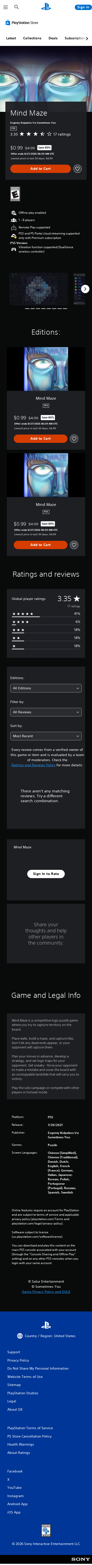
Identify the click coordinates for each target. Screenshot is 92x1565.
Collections (32, 38)
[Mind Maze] (38, 288)
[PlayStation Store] (23, 22)
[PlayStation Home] (46, 7)
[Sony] (81, 1563)
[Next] (85, 289)
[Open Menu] (5, 7)
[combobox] (46, 688)
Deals (53, 38)
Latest (11, 38)
